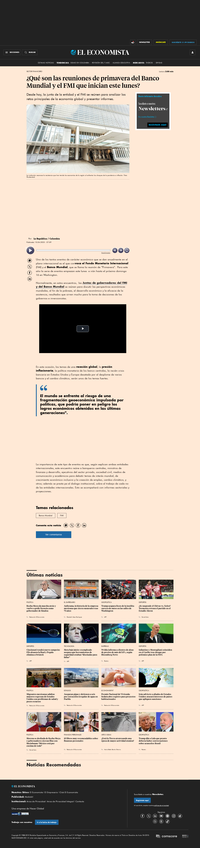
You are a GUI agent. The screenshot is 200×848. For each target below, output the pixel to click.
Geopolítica (106, 602)
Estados (67, 690)
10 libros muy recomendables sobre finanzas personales (81, 739)
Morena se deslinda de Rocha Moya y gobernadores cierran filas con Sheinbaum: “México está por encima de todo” (44, 742)
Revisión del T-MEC (101, 63)
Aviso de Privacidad (36, 801)
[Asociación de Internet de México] (185, 837)
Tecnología (69, 646)
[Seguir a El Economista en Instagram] (173, 816)
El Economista (36, 792)
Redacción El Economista (36, 617)
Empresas (105, 646)
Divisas (159, 63)
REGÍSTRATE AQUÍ (157, 125)
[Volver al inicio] (66, 786)
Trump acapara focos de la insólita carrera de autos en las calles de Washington (118, 608)
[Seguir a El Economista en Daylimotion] (180, 816)
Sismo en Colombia (79, 63)
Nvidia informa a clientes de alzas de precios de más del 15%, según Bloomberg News (117, 652)
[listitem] (30, 250)
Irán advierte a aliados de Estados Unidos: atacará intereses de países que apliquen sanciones (156, 696)
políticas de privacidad (161, 805)
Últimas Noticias (46, 63)
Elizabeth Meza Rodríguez (74, 617)
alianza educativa (121, 63)
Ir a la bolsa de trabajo (46, 822)
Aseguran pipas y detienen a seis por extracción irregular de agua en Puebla (81, 696)
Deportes (142, 602)
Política (30, 602)
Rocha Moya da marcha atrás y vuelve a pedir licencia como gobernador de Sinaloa (41, 608)
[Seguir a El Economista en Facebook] (142, 816)
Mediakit (29, 797)
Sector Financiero (34, 71)
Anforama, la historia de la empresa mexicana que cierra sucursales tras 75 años (81, 608)
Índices (149, 63)
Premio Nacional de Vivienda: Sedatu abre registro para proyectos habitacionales (118, 696)
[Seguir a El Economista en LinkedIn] (155, 816)
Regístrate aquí (142, 800)
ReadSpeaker (105, 253)
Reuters (106, 661)
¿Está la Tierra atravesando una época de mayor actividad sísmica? (117, 739)
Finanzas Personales (72, 735)
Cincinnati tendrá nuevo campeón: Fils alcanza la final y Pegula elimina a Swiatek (43, 652)
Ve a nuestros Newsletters (146, 117)
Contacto (80, 801)
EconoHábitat (107, 690)
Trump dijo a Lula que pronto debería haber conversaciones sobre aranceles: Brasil (153, 741)
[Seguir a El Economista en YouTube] (161, 816)
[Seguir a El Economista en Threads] (161, 821)
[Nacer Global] (20, 814)
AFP (105, 617)
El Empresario (69, 602)
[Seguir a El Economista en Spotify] (167, 816)
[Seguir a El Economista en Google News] (155, 821)
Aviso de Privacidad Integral (60, 801)
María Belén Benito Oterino (112, 749)
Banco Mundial (45, 515)
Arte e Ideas (106, 735)
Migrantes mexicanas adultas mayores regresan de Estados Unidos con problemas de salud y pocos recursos (43, 698)
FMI (62, 515)
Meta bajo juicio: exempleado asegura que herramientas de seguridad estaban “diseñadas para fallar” (81, 653)
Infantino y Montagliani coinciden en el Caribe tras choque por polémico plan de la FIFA (156, 652)
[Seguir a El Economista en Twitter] (148, 816)
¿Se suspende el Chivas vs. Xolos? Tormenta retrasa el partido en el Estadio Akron (155, 608)
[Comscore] (166, 837)
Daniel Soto (145, 617)
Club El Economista (68, 792)
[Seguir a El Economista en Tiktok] (167, 821)
